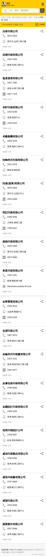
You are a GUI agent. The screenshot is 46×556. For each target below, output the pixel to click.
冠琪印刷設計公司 (13, 430)
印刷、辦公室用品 (14, 17)
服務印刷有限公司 (13, 241)
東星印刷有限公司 (13, 270)
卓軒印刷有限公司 (13, 107)
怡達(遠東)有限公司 (14, 183)
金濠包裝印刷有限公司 (15, 383)
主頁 (3, 17)
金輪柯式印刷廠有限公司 (17, 354)
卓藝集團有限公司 (13, 136)
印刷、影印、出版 (30, 17)
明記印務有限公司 (13, 212)
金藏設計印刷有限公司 (15, 406)
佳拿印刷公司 (10, 31)
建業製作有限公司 (13, 524)
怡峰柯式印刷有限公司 (15, 159)
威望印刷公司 (10, 500)
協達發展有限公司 (13, 78)
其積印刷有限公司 (13, 54)
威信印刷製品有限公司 (15, 453)
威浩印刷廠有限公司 (14, 477)
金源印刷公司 (10, 330)
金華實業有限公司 (13, 301)
